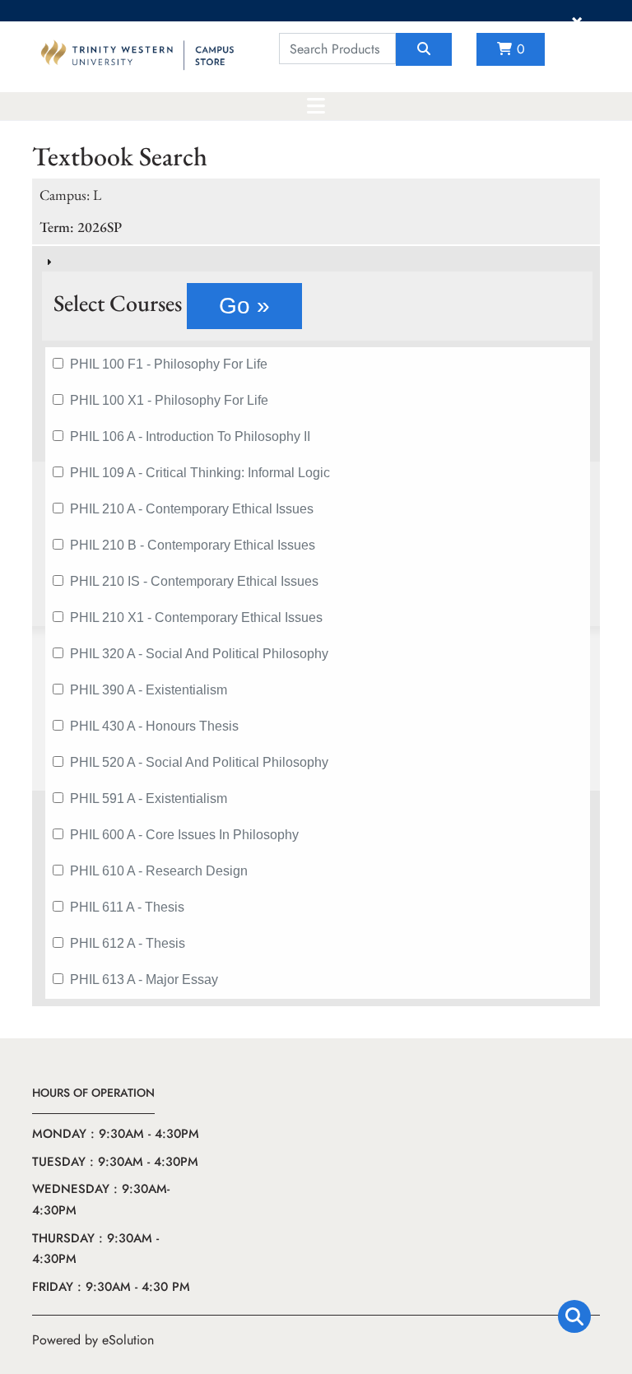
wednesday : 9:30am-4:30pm (101, 1199)
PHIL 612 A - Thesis (127, 943)
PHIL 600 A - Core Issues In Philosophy (184, 835)
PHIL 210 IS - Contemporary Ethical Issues (194, 581)
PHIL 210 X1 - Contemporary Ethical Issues (196, 617)
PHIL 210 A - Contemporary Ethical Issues (192, 509)
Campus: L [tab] (70, 194)
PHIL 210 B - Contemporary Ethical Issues (192, 545)
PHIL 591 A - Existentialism (148, 798)
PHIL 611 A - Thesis (127, 907)
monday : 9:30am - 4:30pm (115, 1134)
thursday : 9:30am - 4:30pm (95, 1249)
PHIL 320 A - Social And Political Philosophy (199, 654)
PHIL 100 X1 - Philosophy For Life (169, 400)
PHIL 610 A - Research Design (159, 871)
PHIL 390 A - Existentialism (148, 690)
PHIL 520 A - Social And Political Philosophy (199, 762)
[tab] (316, 626)
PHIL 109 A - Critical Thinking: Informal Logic (200, 473)
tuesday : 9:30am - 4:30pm (115, 1162)
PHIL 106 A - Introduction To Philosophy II (190, 436)
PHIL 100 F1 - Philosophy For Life (168, 364)
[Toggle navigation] (316, 106)
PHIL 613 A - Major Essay (144, 979)
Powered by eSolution (93, 1339)
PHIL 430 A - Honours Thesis (154, 726)
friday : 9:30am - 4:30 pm (111, 1287)
